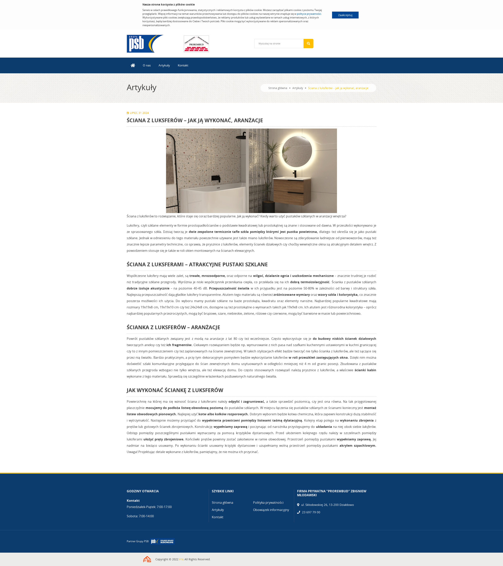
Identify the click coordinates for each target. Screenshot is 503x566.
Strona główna (277, 88)
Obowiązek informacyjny (271, 510)
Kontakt (183, 65)
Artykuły (164, 65)
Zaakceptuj (345, 15)
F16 (181, 559)
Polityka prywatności (268, 502)
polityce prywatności (309, 14)
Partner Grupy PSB (138, 541)
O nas (147, 65)
